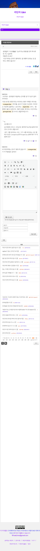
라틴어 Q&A (20, 12)
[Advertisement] (20, 36)
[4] (17, 280)
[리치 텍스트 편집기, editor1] (20, 199)
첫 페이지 (6, 338)
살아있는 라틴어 (9, 540)
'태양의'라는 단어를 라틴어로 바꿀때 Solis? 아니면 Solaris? (18, 309)
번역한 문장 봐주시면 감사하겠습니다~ (12, 255)
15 (13, 340)
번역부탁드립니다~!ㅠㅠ (8, 326)
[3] (22, 262)
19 (25, 340)
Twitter (34, 66)
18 (22, 340)
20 (28, 340)
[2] (20, 247)
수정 (31, 72)
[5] (17, 269)
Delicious (38, 66)
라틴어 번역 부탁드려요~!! (9, 276)
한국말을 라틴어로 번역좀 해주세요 (11, 306)
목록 (36, 72)
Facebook (36, 66)
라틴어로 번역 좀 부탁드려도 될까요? (12, 318)
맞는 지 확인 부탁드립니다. (9, 269)
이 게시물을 (28, 66)
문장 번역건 (5, 333)
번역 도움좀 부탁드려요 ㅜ (9, 315)
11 (36, 338)
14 (10, 340)
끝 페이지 (33, 340)
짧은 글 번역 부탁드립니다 (9, 258)
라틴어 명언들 (26, 540)
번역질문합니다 (6, 302)
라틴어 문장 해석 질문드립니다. (10, 247)
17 (19, 340)
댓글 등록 (33, 234)
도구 (33, 540)
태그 (5, 343)
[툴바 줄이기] (35, 187)
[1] (18, 265)
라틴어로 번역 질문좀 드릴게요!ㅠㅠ (11, 262)
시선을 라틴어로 (7, 42)
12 (3, 340)
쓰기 (36, 343)
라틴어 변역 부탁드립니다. (9, 280)
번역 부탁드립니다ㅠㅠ (8, 322)
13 (6, 340)
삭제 (35, 141)
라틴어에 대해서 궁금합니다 (9, 265)
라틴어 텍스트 (13, 544)
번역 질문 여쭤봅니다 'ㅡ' (9, 273)
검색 (2, 343)
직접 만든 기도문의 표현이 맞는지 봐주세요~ (14, 297)
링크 (29, 544)
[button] (5, 162)
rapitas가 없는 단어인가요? (9, 251)
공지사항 (17, 540)
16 (16, 340)
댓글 (35, 115)
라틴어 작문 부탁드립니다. (9, 329)
